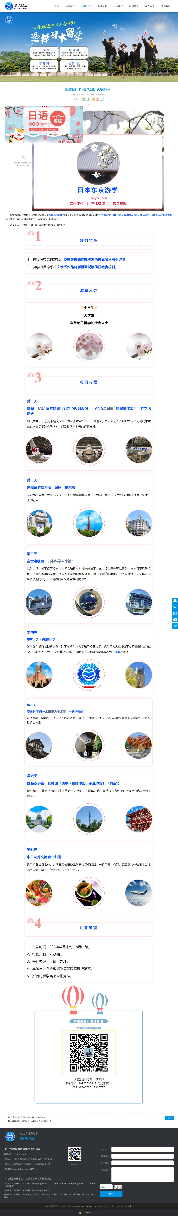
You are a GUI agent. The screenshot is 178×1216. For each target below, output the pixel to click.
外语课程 (118, 6)
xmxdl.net (130, 1206)
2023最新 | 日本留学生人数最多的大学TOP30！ (31, 1121)
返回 (169, 1118)
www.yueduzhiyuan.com (85, 1206)
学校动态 (86, 6)
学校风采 (102, 6)
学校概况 (70, 6)
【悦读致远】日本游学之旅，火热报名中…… (30, 1117)
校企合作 (150, 6)
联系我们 (165, 6)
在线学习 (134, 6)
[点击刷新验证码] (118, 1187)
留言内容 (105, 1169)
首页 (56, 6)
